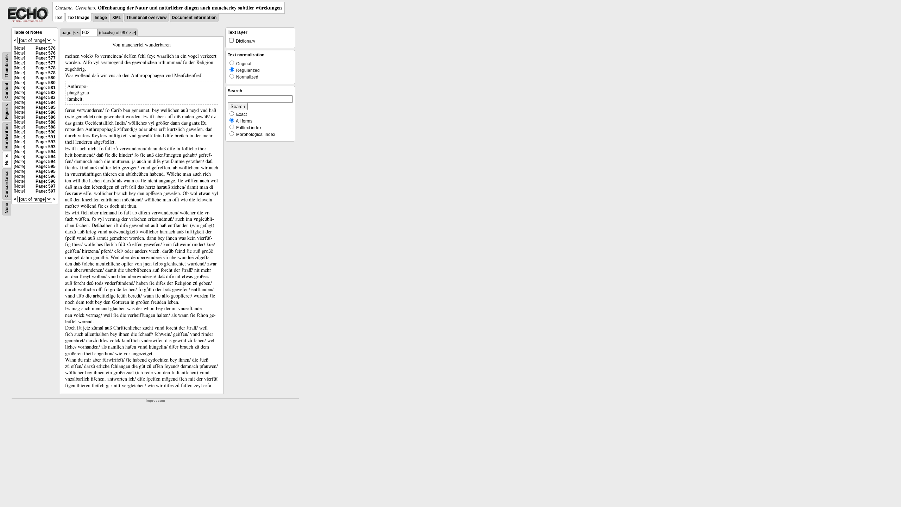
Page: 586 (46, 112)
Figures (6, 111)
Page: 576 (46, 48)
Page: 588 (46, 122)
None (6, 208)
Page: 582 (46, 92)
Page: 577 (46, 58)
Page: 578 (46, 67)
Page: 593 (46, 141)
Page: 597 (46, 186)
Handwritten (6, 136)
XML (116, 17)
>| (134, 32)
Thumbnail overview (146, 17)
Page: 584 (46, 102)
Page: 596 (46, 176)
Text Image (78, 17)
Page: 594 (46, 151)
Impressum (155, 400)
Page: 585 (46, 107)
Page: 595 (46, 166)
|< (74, 32)
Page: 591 (46, 136)
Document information (194, 17)
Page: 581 (46, 87)
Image (101, 17)
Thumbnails (6, 65)
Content (6, 91)
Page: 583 (46, 97)
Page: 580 (46, 77)
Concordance (6, 184)
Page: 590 (46, 132)
